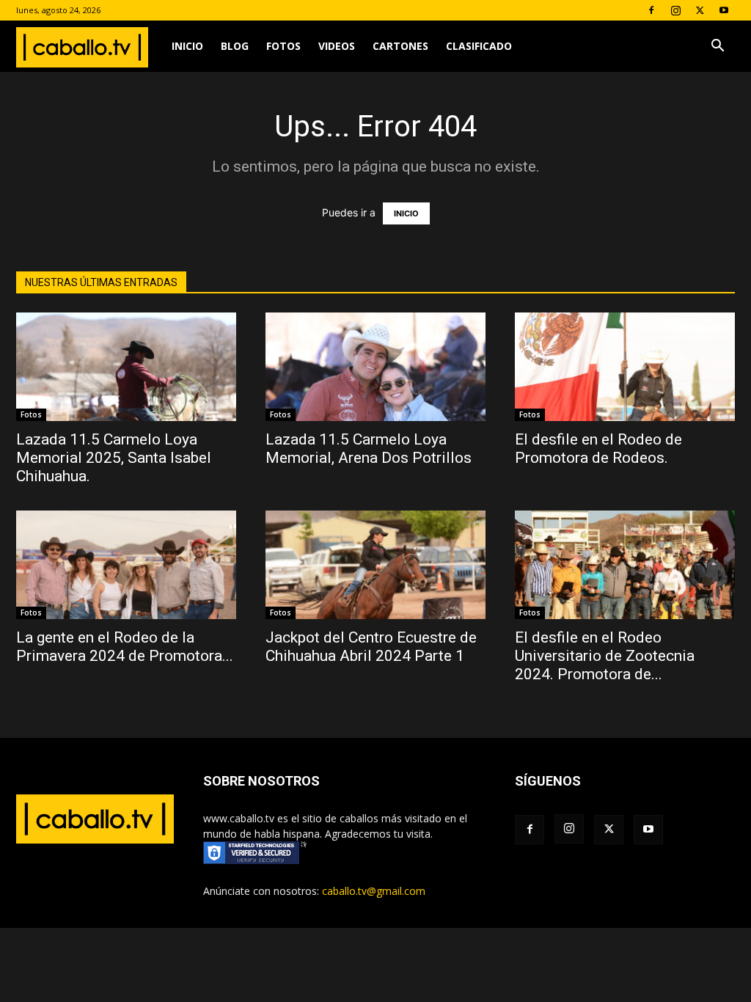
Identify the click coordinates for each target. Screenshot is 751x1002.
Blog (235, 46)
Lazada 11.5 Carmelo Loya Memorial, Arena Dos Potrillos (368, 449)
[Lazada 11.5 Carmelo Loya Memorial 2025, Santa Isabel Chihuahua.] (126, 366)
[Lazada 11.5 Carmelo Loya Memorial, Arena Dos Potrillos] (375, 366)
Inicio (187, 46)
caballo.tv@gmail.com (373, 891)
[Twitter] (700, 10)
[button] (717, 47)
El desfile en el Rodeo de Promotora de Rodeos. (598, 449)
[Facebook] (651, 10)
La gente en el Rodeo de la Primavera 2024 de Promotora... (124, 647)
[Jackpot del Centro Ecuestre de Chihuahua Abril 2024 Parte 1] (375, 565)
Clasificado (479, 46)
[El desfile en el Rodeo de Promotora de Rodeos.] (625, 366)
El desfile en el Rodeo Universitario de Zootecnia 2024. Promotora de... (605, 656)
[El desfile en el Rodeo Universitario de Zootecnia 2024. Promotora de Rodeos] (625, 565)
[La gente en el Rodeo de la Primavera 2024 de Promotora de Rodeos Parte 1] (126, 565)
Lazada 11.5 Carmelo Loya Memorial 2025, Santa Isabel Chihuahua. (113, 458)
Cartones (400, 46)
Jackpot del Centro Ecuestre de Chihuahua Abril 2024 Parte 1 (371, 647)
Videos (336, 46)
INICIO (406, 213)
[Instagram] (675, 10)
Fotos (283, 46)
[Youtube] (724, 10)
